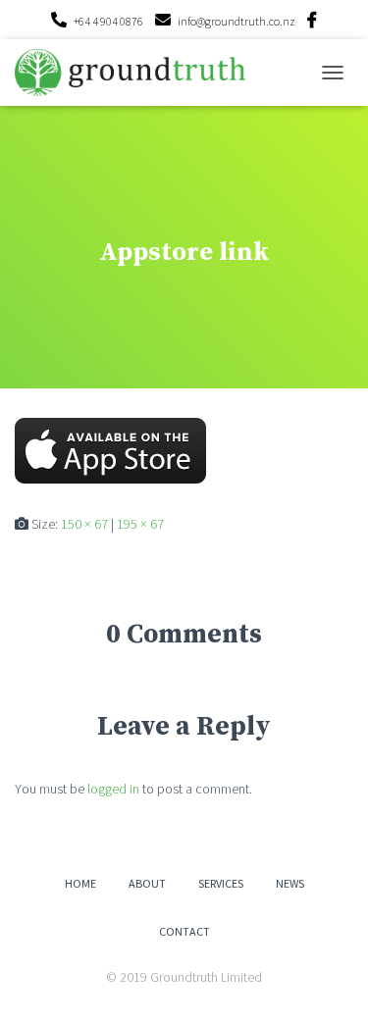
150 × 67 (84, 524)
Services (220, 883)
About (147, 883)
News (290, 883)
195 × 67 (140, 524)
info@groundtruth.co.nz (236, 21)
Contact (184, 931)
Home (80, 883)
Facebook (312, 22)
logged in (113, 788)
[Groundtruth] (137, 72)
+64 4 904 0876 (108, 21)
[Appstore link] (110, 449)
